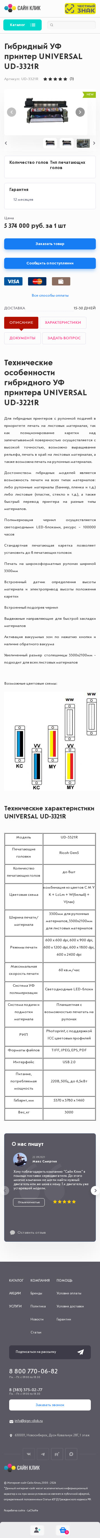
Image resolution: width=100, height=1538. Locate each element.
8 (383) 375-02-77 (25, 1390)
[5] (65, 78)
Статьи (36, 1332)
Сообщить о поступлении (50, 263)
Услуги (15, 1306)
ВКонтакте (29, 1454)
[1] (45, 78)
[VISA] (13, 281)
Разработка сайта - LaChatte (21, 1510)
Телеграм (43, 1454)
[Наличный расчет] (61, 281)
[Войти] (37, 1530)
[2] (50, 78)
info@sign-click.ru (29, 1421)
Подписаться (80, 1352)
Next (80, 112)
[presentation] (4, 1190)
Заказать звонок (50, 1405)
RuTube (57, 1454)
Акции (15, 1293)
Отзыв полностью (29, 1202)
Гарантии (64, 1319)
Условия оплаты (69, 1293)
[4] (60, 78)
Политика (38, 1306)
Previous (6, 143)
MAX (71, 1454)
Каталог (17, 25)
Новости (37, 1319)
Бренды (36, 1293)
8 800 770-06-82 (33, 1371)
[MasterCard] (37, 281)
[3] (55, 78)
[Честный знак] (80, 8)
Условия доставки (70, 1306)
